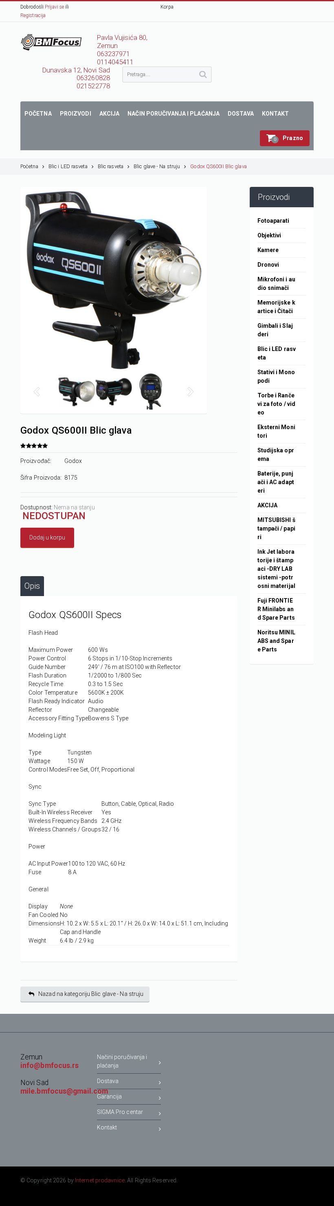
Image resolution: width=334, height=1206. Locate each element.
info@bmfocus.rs (49, 1065)
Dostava (108, 1081)
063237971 (113, 54)
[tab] (32, 586)
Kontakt (107, 1127)
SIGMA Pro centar (120, 1112)
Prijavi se (54, 7)
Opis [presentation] (32, 586)
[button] (285, 138)
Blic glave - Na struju (157, 166)
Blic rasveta (110, 166)
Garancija (109, 1096)
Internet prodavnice (100, 1180)
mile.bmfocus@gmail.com (64, 1091)
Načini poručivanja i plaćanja (122, 1061)
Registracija (33, 15)
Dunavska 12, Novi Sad (76, 70)
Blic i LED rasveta (68, 166)
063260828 (93, 78)
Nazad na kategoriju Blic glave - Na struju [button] (90, 994)
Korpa (167, 7)
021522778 (93, 86)
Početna (29, 166)
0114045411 (115, 62)
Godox (73, 461)
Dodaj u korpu (47, 537)
